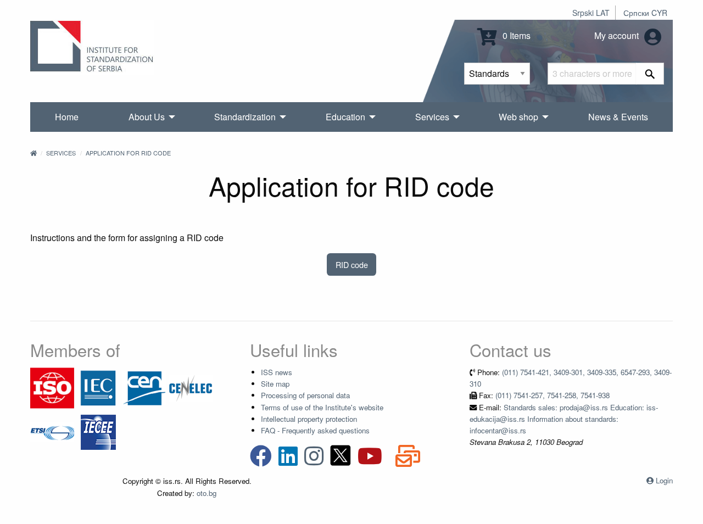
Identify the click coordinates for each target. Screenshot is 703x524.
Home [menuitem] (67, 116)
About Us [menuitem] (147, 116)
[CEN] (144, 387)
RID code (352, 264)
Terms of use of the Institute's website (322, 407)
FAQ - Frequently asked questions (315, 430)
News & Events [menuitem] (618, 116)
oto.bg (206, 493)
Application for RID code (128, 152)
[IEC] (98, 387)
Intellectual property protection (309, 419)
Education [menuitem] (345, 116)
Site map (275, 383)
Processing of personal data (305, 395)
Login (664, 480)
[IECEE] (98, 431)
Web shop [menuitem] (518, 116)
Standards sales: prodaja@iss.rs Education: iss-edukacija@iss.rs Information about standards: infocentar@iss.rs (564, 419)
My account (617, 35)
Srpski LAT (591, 12)
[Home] (33, 152)
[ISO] (52, 387)
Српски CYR (645, 12)
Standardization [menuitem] (245, 116)
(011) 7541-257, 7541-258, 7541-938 (552, 395)
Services (61, 152)
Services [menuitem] (432, 116)
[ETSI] (52, 431)
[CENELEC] (191, 387)
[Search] (650, 74)
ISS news (276, 372)
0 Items (515, 35)
